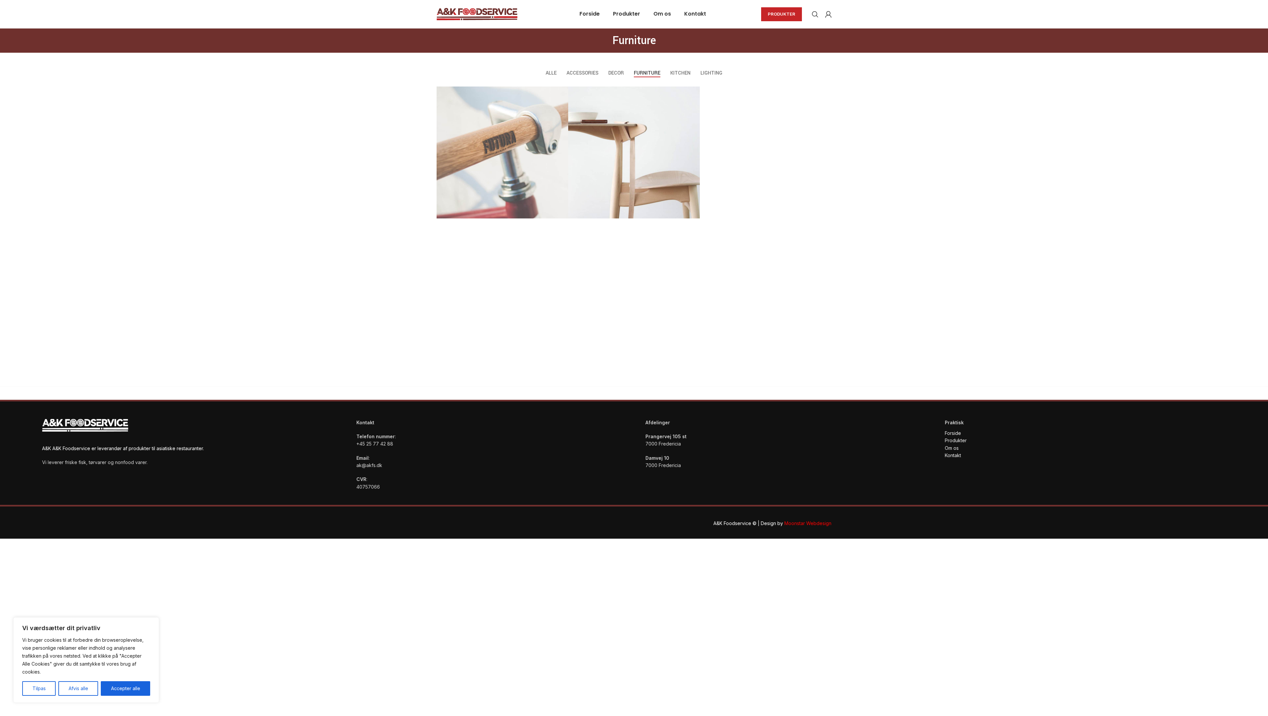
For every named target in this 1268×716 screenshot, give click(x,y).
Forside (953, 433)
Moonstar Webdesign (807, 523)
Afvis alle (78, 688)
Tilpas (39, 688)
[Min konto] (828, 14)
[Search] (815, 14)
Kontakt (953, 455)
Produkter (781, 14)
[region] (86, 660)
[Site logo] (477, 13)
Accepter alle (125, 688)
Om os (952, 448)
